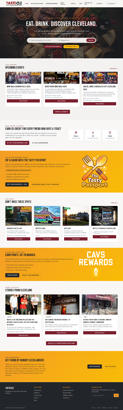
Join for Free (12, 275)
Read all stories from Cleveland (61, 343)
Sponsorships (67, 393)
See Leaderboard (41, 143)
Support (115, 407)
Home (26, 3)
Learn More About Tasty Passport (45, 184)
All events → (114, 68)
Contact (99, 3)
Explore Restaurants (53, 46)
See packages (94, 366)
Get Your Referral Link (18, 143)
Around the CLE (88, 3)
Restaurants (37, 390)
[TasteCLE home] (14, 3)
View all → (114, 203)
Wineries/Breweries (52, 3)
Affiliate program (68, 395)
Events (73, 3)
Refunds (104, 407)
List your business (68, 390)
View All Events (61, 112)
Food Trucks (62, 3)
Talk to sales (110, 366)
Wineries (36, 393)
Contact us (66, 398)
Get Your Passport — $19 (17, 184)
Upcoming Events (71, 46)
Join (116, 395)
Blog (35, 400)
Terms (98, 407)
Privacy (94, 407)
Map (80, 3)
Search (91, 40)
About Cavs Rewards (30, 275)
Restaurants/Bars (37, 3)
